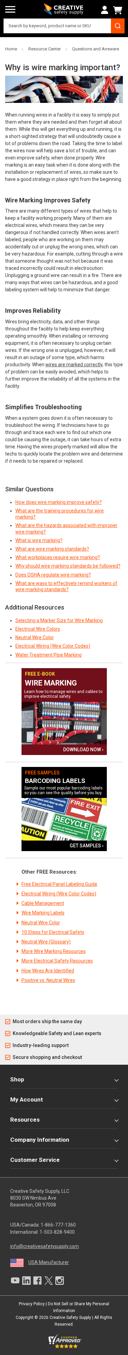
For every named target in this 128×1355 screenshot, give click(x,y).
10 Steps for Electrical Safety (53, 932)
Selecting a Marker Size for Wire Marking (59, 620)
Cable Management (43, 903)
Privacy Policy (32, 1304)
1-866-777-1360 (58, 1225)
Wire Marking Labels (43, 912)
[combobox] (64, 25)
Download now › (83, 749)
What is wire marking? (38, 540)
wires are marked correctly (73, 364)
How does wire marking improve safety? (58, 502)
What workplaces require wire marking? (57, 557)
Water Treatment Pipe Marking (48, 655)
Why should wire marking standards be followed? (67, 566)
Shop (17, 1079)
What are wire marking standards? (52, 549)
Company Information (39, 1139)
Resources (25, 1119)
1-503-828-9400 (57, 1232)
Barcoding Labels (55, 780)
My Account (26, 1099)
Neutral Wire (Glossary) (46, 941)
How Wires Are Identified (48, 970)
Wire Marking (51, 683)
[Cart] (119, 10)
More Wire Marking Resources (54, 951)
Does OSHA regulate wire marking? (53, 575)
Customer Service (35, 1159)
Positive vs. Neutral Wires (48, 980)
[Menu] (10, 9)
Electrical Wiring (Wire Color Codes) (52, 646)
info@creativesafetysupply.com (44, 1246)
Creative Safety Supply (70, 1317)
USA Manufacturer (48, 1262)
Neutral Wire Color (34, 637)
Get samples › (86, 845)
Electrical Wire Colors (37, 629)
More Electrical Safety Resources (57, 961)
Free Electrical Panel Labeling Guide (59, 884)
